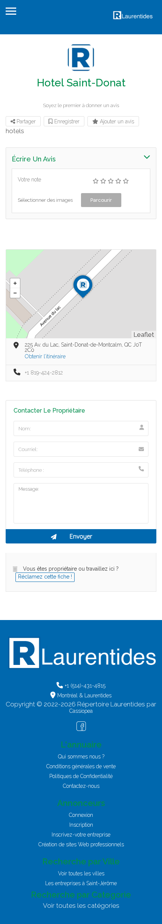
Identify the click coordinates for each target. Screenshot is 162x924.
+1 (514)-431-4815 (85, 686)
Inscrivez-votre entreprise (81, 835)
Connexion (81, 815)
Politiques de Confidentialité (81, 776)
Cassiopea (81, 711)
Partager (25, 121)
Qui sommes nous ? (81, 757)
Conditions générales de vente (81, 766)
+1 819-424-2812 (44, 373)
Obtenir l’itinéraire (45, 356)
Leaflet (143, 334)
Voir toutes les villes (81, 873)
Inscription (81, 825)
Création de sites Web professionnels (81, 844)
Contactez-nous (81, 786)
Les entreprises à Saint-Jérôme (81, 883)
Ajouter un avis (116, 121)
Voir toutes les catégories (81, 905)
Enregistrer (66, 121)
